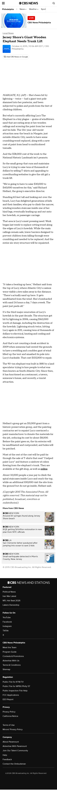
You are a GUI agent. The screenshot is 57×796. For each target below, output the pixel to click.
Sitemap (6, 669)
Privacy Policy (9, 712)
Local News (8, 33)
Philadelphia (8, 9)
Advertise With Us (11, 661)
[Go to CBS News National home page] (28, 3)
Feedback (7, 759)
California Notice (10, 716)
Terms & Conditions (12, 665)
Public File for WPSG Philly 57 (16, 686)
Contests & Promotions (13, 656)
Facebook (7, 622)
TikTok (5, 631)
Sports (44, 9)
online (44, 469)
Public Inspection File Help (15, 691)
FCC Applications (11, 695)
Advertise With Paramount (15, 746)
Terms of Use (9, 725)
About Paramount (11, 742)
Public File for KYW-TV (13, 682)
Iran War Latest (9, 596)
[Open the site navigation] (10, 3)
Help (5, 755)
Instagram (7, 626)
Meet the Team (9, 647)
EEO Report (8, 699)
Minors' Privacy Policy (13, 729)
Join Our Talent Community (15, 751)
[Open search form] (53, 3)
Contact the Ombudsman (14, 764)
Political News (9, 592)
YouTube (7, 617)
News (22, 9)
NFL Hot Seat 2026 (11, 601)
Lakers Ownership (11, 605)
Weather (33, 9)
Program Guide (9, 652)
